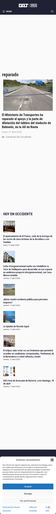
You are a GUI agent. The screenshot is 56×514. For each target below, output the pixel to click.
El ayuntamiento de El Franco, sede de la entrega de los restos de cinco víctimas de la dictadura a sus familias (27, 239)
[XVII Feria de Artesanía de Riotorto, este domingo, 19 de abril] (9, 375)
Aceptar (28, 486)
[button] (52, 460)
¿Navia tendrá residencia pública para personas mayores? (25, 301)
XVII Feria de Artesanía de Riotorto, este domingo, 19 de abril (28, 382)
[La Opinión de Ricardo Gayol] (9, 321)
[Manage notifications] (49, 507)
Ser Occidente (24, 137)
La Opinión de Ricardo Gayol (16, 326)
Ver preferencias (28, 501)
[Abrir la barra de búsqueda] (52, 11)
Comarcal (11, 137)
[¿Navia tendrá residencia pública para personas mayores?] (9, 294)
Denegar (28, 494)
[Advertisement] (28, 44)
